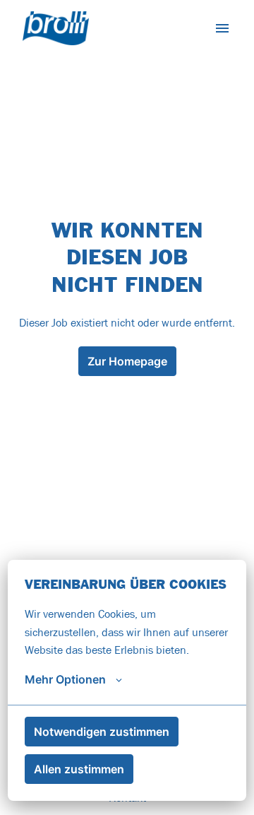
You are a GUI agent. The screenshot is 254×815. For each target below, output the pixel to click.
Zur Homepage (127, 361)
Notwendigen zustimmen (101, 732)
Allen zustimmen (79, 769)
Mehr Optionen (65, 679)
